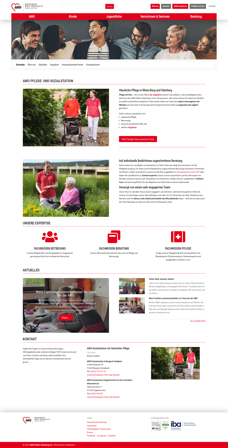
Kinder (73, 17)
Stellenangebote (180, 6)
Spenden (166, 6)
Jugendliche (114, 17)
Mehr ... (66, 317)
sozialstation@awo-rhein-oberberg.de (103, 375)
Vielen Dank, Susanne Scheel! (161, 279)
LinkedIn (111, 435)
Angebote (54, 65)
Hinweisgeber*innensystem (99, 429)
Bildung (155, 6)
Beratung (196, 17)
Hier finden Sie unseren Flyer (138, 139)
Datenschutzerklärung (96, 422)
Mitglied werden (198, 6)
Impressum (92, 425)
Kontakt (212, 6)
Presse (90, 432)
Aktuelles (43, 65)
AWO (32, 17)
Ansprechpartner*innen (72, 65)
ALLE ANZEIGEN (197, 321)
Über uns (32, 65)
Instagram (101, 435)
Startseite (20, 65)
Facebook (91, 435)
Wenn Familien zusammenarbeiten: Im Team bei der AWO (66, 293)
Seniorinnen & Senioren (155, 17)
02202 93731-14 (98, 371)
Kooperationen (93, 65)
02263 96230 (96, 393)
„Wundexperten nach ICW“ (188, 172)
